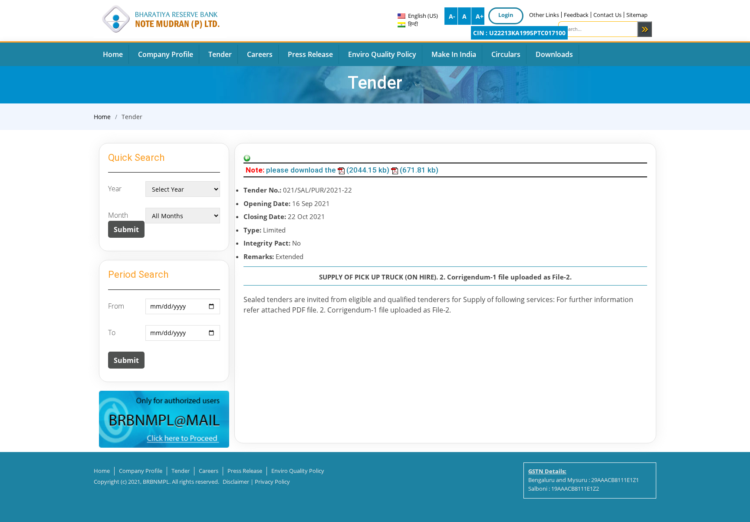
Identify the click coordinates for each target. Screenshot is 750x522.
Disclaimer (236, 481)
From (116, 306)
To (111, 332)
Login (505, 15)
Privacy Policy (272, 481)
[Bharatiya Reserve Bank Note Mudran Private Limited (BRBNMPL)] (160, 17)
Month (118, 215)
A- (452, 16)
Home (102, 117)
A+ (480, 16)
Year (115, 188)
